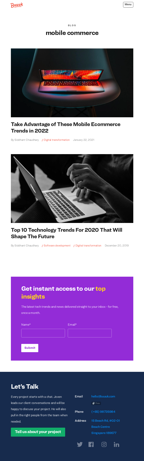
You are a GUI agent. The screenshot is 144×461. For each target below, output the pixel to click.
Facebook (91, 445)
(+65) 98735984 (103, 411)
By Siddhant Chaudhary (25, 140)
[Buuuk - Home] (17, 5)
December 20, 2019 (116, 245)
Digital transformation (57, 140)
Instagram (104, 445)
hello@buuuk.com (103, 396)
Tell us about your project (38, 432)
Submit (29, 348)
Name (25, 324)
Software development (57, 245)
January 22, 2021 (83, 140)
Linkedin (117, 445)
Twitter (80, 445)
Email (72, 324)
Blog (72, 25)
